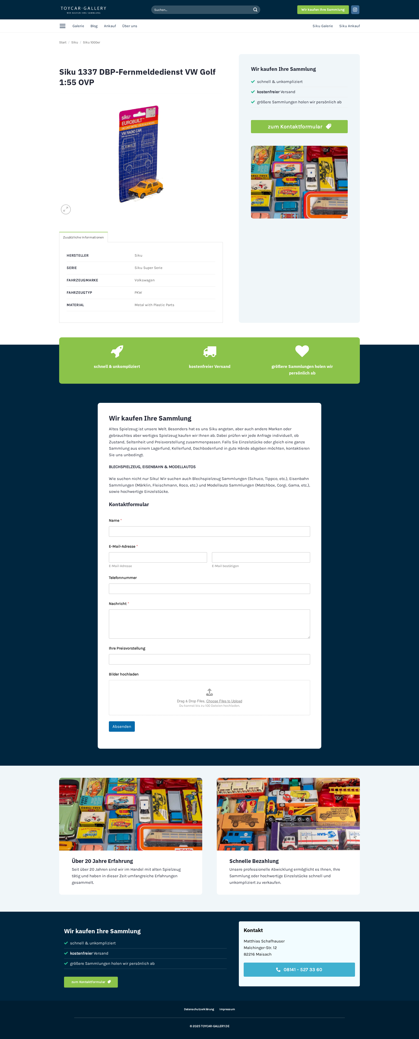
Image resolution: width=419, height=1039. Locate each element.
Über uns (129, 26)
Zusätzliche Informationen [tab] (83, 237)
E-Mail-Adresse (120, 566)
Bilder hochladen (124, 674)
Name (115, 520)
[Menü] (62, 25)
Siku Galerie (323, 26)
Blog (94, 26)
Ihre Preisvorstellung (127, 648)
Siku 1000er (91, 42)
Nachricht (119, 603)
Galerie (78, 26)
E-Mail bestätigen (225, 566)
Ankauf (110, 26)
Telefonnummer (123, 577)
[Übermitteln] (255, 9)
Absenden (122, 726)
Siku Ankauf (349, 26)
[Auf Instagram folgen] (355, 9)
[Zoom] (66, 209)
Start (62, 42)
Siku (74, 42)
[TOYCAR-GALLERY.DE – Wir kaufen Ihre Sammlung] (83, 10)
